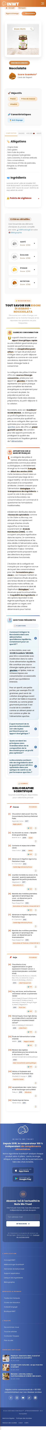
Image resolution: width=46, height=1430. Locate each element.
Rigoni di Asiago (12, 13)
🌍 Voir (30, 828)
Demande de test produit (14, 1269)
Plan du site (8, 1340)
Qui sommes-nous (11, 1327)
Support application (12, 1273)
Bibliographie (9, 1282)
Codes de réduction (12, 1302)
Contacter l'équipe (11, 1336)
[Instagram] (17, 1397)
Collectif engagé (10, 1307)
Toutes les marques (12, 1298)
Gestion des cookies (9, 1423)
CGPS (26, 1423)
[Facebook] (10, 1397)
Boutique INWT (9, 1311)
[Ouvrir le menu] (42, 3)
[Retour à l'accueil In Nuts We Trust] (10, 3)
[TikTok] (29, 1397)
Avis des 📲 (41, 133)
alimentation (17, 441)
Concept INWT (9, 1260)
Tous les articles (10, 1331)
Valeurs (21, 133)
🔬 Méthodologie (24, 230)
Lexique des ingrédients (13, 1278)
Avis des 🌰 (30, 133)
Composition (11, 133)
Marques (22, 8)
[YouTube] (23, 1397)
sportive (11, 427)
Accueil (11, 8)
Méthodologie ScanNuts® (14, 1264)
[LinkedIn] (35, 1397)
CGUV (21, 1423)
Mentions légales (8, 1418)
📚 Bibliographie (15, 232)
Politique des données (24, 1418)
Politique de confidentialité (27, 1236)
